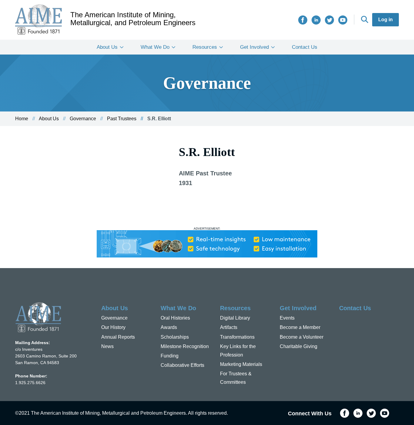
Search (364, 19)
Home (21, 118)
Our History (113, 327)
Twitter (329, 20)
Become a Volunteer (301, 337)
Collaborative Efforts (182, 365)
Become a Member (300, 327)
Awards (169, 327)
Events (287, 317)
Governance (83, 118)
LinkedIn (316, 20)
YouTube (342, 20)
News (107, 346)
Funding (170, 355)
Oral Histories (175, 317)
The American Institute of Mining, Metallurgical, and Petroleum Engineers (132, 19)
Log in (385, 19)
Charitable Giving (298, 346)
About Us (107, 47)
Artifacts (228, 327)
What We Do (155, 47)
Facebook (302, 20)
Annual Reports (118, 337)
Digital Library (235, 317)
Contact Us (304, 47)
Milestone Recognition (185, 346)
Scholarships (175, 337)
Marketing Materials (241, 364)
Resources (204, 47)
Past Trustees (121, 118)
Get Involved (254, 47)
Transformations (237, 337)
